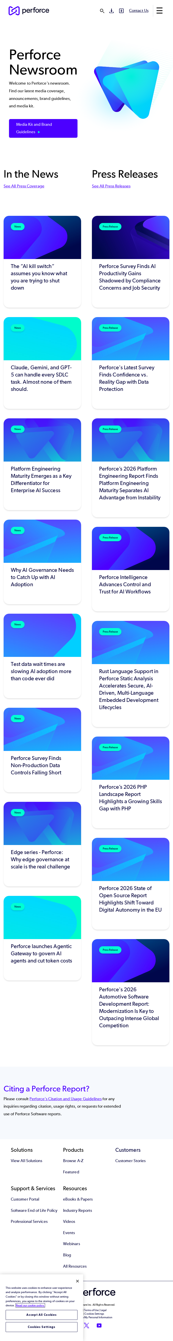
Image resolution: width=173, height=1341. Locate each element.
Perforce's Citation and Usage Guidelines (66, 1098)
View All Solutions (26, 1160)
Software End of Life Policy (34, 1210)
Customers (128, 1150)
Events (69, 1232)
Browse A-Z (73, 1160)
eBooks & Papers (78, 1199)
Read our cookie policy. (30, 1305)
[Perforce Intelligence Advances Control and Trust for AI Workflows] (130, 569)
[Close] (77, 1281)
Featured (71, 1172)
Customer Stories (130, 1160)
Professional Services (29, 1221)
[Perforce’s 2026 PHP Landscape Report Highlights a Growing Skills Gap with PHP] (130, 782)
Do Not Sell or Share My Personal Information (86, 1317)
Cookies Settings (41, 1327)
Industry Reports (77, 1210)
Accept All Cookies (41, 1314)
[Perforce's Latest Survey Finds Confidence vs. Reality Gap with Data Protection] (130, 362)
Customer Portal (25, 1199)
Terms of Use (91, 1310)
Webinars (71, 1243)
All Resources (74, 1266)
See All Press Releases (111, 186)
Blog (67, 1255)
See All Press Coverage (24, 186)
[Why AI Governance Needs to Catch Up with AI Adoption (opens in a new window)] (42, 562)
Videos (69, 1221)
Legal (103, 1310)
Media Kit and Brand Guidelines (34, 128)
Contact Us (138, 10)
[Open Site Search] (102, 11)
